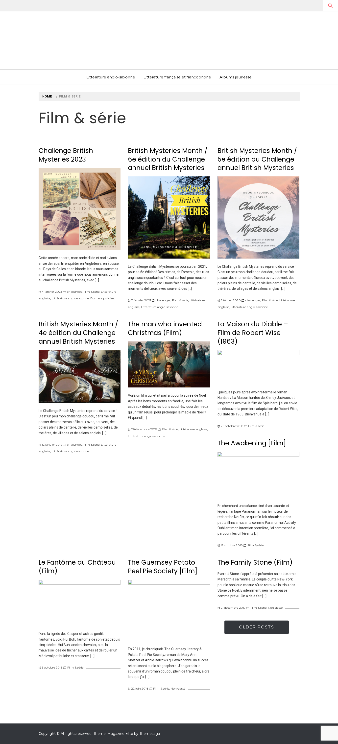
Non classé (178, 688)
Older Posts (256, 627)
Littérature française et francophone (177, 77)
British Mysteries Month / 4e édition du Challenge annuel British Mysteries (78, 333)
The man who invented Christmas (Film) (165, 328)
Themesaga (149, 733)
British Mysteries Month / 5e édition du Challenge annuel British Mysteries (257, 159)
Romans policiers (102, 298)
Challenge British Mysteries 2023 (66, 155)
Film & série (91, 291)
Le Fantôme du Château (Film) (77, 567)
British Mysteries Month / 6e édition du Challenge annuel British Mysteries (167, 159)
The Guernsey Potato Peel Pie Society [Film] (162, 567)
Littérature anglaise (193, 429)
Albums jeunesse (235, 77)
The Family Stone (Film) (254, 562)
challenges (74, 291)
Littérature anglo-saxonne (110, 77)
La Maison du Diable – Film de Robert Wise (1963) (252, 333)
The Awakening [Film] (251, 443)
